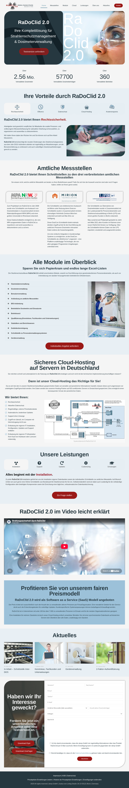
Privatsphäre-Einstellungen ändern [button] (40, 780)
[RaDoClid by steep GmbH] (19, 5)
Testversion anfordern (33, 51)
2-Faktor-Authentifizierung (107, 669)
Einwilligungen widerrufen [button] (92, 780)
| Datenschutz (71, 776)
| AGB (63, 776)
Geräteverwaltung (73, 669)
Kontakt (118, 5)
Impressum (57, 776)
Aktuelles (64, 635)
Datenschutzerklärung (83, 753)
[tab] (17, 109)
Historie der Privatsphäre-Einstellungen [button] (68, 780)
